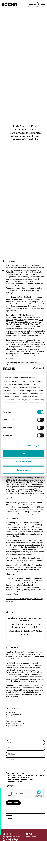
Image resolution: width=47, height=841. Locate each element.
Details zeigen (33, 445)
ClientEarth (10, 324)
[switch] (40, 420)
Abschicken (13, 803)
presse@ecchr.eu (15, 717)
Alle (23, 453)
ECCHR (26, 324)
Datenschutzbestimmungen (20, 775)
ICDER (20, 320)
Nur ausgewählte (23, 462)
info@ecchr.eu (31, 837)
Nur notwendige (23, 470)
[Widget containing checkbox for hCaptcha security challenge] (25, 793)
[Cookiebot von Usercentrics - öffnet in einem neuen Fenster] (33, 368)
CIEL (41, 320)
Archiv (11, 819)
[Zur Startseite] (9, 4)
